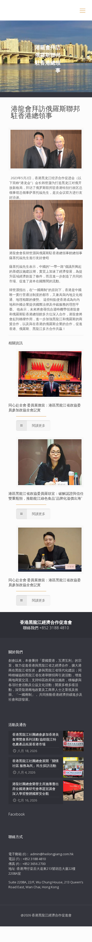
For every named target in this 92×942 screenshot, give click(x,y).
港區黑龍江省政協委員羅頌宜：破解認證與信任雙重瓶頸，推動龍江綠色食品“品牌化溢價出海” (46, 496)
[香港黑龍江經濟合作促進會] (46, 10)
